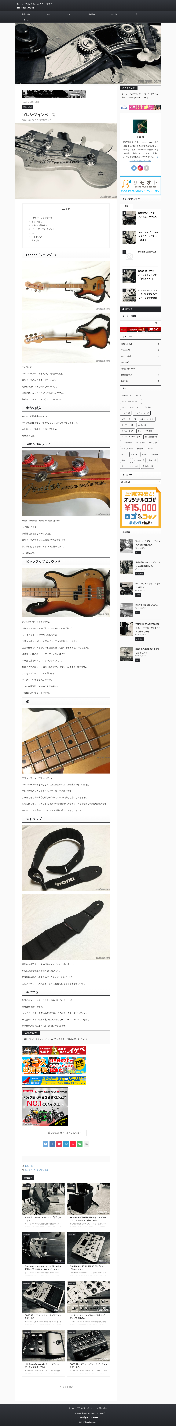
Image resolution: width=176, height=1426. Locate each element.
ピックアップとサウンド (43, 229)
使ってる (40, 1170)
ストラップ (37, 236)
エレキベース (30, 1170)
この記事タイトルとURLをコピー (67, 1132)
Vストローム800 (130, 407)
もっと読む (67, 1386)
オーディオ (128, 425)
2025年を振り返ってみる (146, 605)
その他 (114, 14)
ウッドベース (141, 413)
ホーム (26, 20)
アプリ (146, 407)
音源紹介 (148, 466)
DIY (138, 395)
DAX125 (126, 395)
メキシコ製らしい (40, 225)
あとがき (36, 240)
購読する (128, 309)
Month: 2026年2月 (147, 251)
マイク (140, 443)
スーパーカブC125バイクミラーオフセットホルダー (148, 236)
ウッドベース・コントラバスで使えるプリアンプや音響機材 (147, 294)
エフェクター (129, 419)
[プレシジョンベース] (66, 1144)
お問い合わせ (102, 1408)
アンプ (126, 413)
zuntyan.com (25, 7)
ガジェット (127, 431)
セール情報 (151, 437)
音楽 (48, 14)
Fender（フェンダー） (42, 217)
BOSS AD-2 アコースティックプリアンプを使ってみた (147, 275)
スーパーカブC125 (131, 437)
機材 (125, 460)
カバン (142, 425)
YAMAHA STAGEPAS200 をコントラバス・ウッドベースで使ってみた (147, 628)
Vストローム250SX (131, 401)
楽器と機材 (26, 14)
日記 (136, 14)
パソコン (127, 443)
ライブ (153, 443)
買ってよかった (130, 466)
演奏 (152, 460)
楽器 (47, 1170)
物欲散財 (92, 14)
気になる (139, 460)
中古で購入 (37, 221)
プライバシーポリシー (85, 1408)
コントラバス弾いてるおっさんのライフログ (88, 1413)
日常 (134, 454)
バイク (70, 14)
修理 (140, 448)
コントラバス (145, 431)
